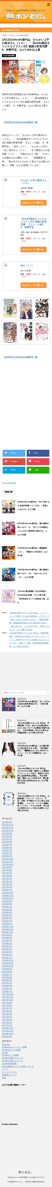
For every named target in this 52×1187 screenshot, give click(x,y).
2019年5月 (7, 946)
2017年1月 (7, 1025)
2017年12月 (7, 994)
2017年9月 (7, 1003)
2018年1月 (7, 991)
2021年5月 (7, 878)
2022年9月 (7, 833)
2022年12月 (7, 825)
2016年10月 (7, 1034)
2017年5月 (7, 1014)
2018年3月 (7, 986)
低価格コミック (9, 1075)
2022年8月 (7, 836)
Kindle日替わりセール (12, 1058)
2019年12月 (7, 926)
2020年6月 (7, 910)
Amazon (6, 1044)
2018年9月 (7, 969)
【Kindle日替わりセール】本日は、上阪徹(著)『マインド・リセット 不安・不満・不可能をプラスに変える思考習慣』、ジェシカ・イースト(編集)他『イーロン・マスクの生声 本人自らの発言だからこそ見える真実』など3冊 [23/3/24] (33, 803)
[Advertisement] (26, 389)
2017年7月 (7, 1008)
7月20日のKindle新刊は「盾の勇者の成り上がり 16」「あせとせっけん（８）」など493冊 (33, 573)
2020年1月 (7, 924)
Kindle (5, 1052)
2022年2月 (7, 853)
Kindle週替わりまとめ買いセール (18, 1066)
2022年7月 (7, 839)
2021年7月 (7, 873)
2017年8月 (7, 1005)
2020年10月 (7, 898)
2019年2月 (7, 955)
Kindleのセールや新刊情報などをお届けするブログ (26, 1177)
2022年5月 (7, 845)
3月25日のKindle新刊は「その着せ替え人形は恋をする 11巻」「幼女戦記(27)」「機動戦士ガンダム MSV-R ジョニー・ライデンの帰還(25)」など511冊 (33, 750)
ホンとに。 (26, 1172)
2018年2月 (7, 989)
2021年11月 (7, 862)
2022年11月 (7, 828)
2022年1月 (7, 856)
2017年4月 (7, 1017)
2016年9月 (7, 1036)
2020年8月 (7, 904)
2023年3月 (7, 822)
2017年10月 (7, 1000)
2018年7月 (7, 974)
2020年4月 (7, 915)
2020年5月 (7, 912)
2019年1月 (7, 957)
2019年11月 (7, 929)
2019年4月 (7, 949)
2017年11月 (7, 997)
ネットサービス (9, 1072)
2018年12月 (7, 960)
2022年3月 (7, 850)
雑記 (4, 1078)
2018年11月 (7, 963)
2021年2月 (7, 887)
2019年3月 (7, 952)
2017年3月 (7, 1020)
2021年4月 (7, 881)
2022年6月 (7, 842)
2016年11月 (7, 1031)
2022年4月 (7, 847)
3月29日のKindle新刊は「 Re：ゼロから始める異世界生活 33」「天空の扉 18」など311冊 (33, 703)
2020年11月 (7, 895)
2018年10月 (7, 966)
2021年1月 (7, 890)
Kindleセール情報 (10, 1055)
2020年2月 (7, 921)
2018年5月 (7, 980)
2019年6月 (7, 943)
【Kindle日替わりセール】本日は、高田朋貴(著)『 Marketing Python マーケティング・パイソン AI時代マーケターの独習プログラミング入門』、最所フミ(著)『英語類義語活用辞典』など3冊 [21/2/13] (29, 640)
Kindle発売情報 (10, 483)
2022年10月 (7, 831)
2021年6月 (7, 876)
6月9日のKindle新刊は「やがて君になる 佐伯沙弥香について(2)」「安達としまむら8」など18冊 (33, 505)
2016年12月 (7, 1028)
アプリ (5, 1069)
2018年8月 (7, 972)
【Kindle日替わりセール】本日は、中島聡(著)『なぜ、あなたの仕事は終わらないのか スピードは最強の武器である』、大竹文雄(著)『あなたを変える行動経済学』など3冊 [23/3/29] (33, 728)
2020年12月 (7, 893)
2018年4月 (7, 983)
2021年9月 (7, 867)
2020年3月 (7, 918)
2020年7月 (7, 907)
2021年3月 (7, 884)
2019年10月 (7, 932)
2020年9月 (7, 901)
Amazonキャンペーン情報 (14, 1047)
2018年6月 (7, 977)
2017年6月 (7, 1011)
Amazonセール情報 (11, 1050)
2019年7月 (7, 941)
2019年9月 (7, 935)
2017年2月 (7, 1022)
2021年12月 (7, 859)
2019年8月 (7, 938)
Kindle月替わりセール (12, 1061)
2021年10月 (7, 864)
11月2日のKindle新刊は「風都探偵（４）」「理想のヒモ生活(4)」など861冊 (32, 552)
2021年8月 (7, 870)
